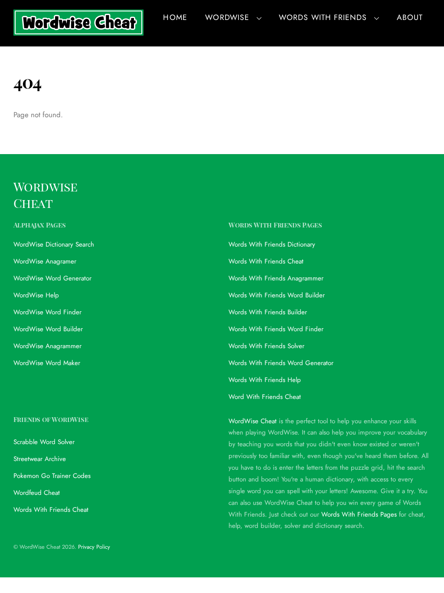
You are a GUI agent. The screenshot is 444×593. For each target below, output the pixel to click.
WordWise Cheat (253, 421)
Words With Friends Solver (266, 346)
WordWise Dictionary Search (53, 244)
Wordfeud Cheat (36, 492)
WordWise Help (36, 295)
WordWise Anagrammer (47, 346)
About (410, 17)
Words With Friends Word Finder (276, 329)
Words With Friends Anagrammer (276, 278)
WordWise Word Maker (46, 363)
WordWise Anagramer (44, 261)
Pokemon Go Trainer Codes (52, 476)
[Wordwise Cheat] (78, 31)
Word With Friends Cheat (265, 397)
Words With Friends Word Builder (277, 295)
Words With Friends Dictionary (272, 244)
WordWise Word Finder (47, 312)
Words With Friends (323, 17)
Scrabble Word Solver (44, 442)
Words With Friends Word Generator (281, 363)
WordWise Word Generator (52, 278)
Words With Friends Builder (268, 312)
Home (175, 17)
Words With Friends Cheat (266, 261)
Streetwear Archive (39, 459)
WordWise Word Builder (48, 329)
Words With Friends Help (265, 380)
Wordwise (227, 17)
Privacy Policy (94, 547)
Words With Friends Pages (359, 514)
